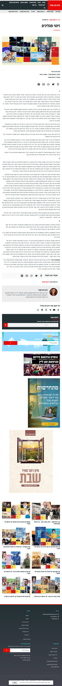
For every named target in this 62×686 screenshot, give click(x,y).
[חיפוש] (6, 325)
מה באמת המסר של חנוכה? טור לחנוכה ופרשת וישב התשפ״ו (47, 572)
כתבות (43, 2)
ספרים (39, 2)
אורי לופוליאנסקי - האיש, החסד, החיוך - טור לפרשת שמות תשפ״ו (47, 523)
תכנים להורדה (32, 2)
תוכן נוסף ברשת (55, 667)
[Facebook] (58, 309)
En (2, 5)
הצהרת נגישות (26, 639)
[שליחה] (10, 343)
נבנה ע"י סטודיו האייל (25, 658)
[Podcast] (42, 309)
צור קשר (34, 5)
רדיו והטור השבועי (41, 12)
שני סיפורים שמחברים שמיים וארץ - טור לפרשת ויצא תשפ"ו (17, 572)
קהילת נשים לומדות (14, 2)
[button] (44, 7)
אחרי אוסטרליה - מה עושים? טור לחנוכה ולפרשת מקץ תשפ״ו (16, 548)
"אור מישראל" (41, 5)
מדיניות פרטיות (26, 660)
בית (59, 20)
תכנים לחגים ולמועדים (24, 12)
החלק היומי (57, 12)
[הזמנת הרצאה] (42, 365)
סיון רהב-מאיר (55, 5)
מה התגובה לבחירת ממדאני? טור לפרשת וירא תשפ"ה (17, 596)
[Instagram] (46, 309)
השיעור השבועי (50, 12)
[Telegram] (50, 309)
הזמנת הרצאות (24, 2)
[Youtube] (54, 309)
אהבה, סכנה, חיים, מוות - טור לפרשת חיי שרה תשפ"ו (47, 596)
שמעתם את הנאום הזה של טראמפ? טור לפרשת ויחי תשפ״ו (17, 523)
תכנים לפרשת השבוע (13, 12)
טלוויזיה (33, 12)
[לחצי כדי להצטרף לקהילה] (44, 403)
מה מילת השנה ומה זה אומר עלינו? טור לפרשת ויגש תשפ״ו (47, 548)
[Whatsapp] (38, 309)
